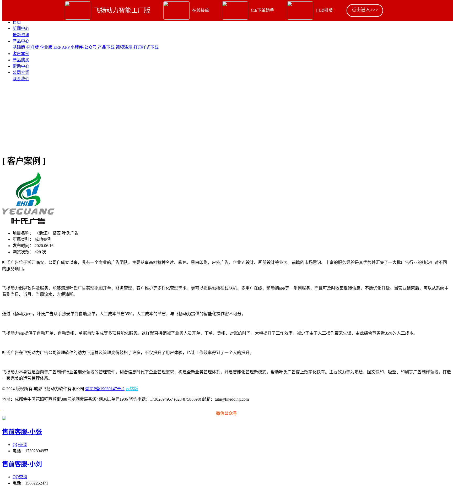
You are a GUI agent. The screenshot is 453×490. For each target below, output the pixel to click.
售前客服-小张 (22, 431)
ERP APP (61, 47)
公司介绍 (21, 72)
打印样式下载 (146, 47)
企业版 (46, 47)
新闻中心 (21, 28)
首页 (17, 22)
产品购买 (21, 60)
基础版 (19, 47)
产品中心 (21, 41)
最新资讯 (21, 34)
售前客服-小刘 (22, 464)
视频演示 (124, 47)
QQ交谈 (20, 444)
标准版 (32, 47)
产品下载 (106, 47)
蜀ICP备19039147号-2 (105, 388)
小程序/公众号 (84, 47)
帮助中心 (21, 66)
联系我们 (21, 79)
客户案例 (21, 53)
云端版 (132, 388)
